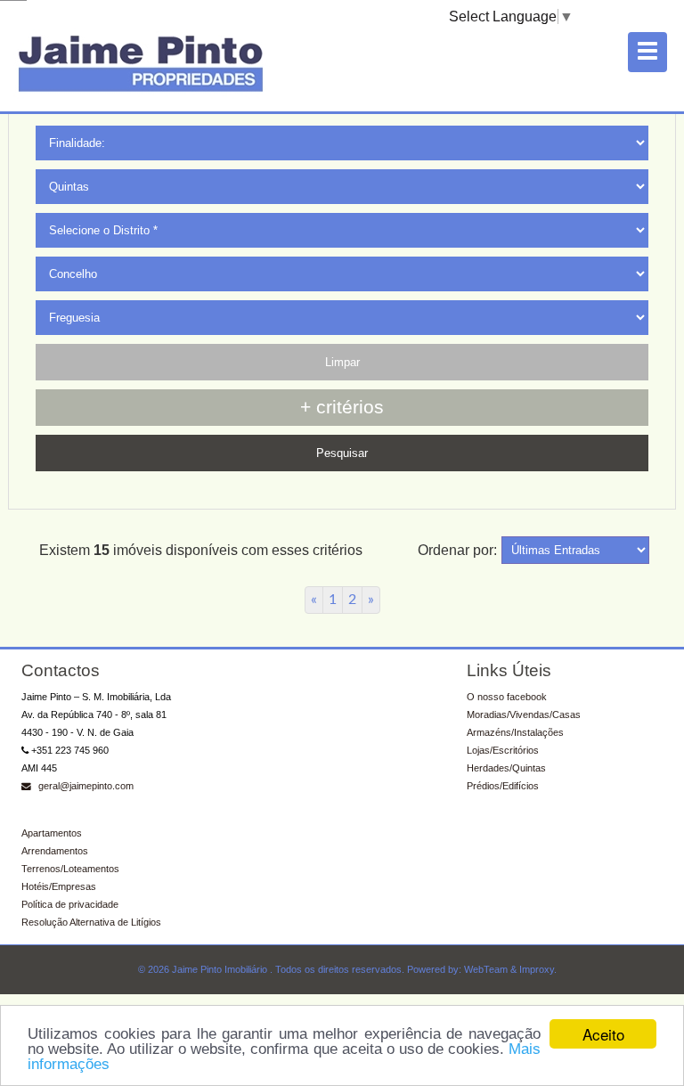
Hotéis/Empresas (58, 886)
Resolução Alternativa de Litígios (91, 922)
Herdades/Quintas (506, 768)
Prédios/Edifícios (503, 785)
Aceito (603, 1034)
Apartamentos (51, 833)
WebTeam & (490, 969)
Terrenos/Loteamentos (70, 868)
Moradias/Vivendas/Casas (524, 714)
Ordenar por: (457, 550)
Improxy (536, 969)
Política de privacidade (69, 904)
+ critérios (342, 407)
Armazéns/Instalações (515, 732)
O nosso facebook (507, 696)
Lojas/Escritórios (503, 750)
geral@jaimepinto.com (85, 785)
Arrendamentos (54, 850)
